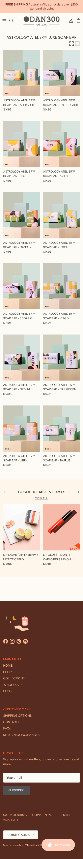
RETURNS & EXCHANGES (21, 735)
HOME (8, 665)
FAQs (7, 728)
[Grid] (71, 43)
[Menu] (4, 20)
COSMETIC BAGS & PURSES (41, 492)
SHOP (7, 672)
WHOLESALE (13, 685)
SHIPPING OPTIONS (17, 715)
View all (41, 498)
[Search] (13, 20)
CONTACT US (12, 722)
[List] (77, 43)
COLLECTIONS (14, 678)
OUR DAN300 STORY (15, 814)
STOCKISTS (63, 814)
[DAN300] (41, 21)
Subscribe (16, 790)
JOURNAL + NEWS (42, 814)
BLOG (7, 691)
